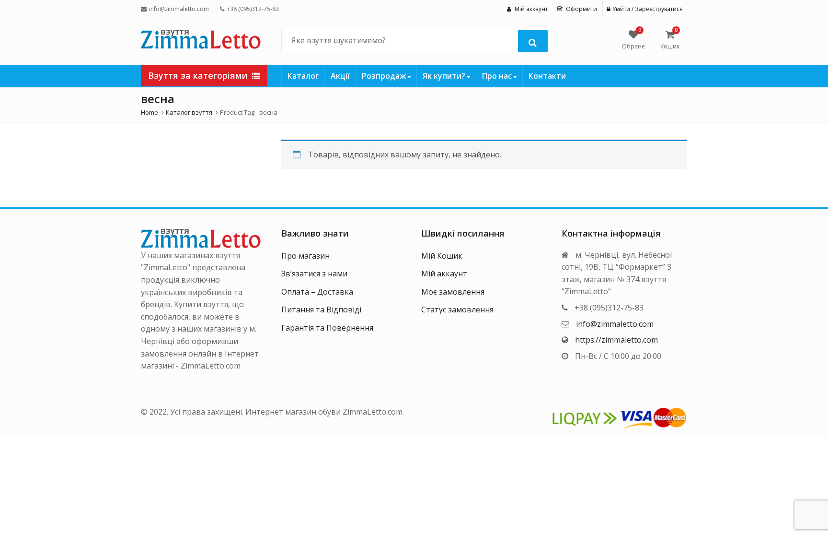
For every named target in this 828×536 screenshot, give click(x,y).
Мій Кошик (441, 255)
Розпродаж (385, 76)
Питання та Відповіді (321, 309)
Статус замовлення (457, 309)
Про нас (498, 76)
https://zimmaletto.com (616, 339)
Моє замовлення (452, 291)
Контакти (547, 76)
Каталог (303, 76)
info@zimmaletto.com (615, 324)
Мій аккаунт (444, 273)
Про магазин (305, 255)
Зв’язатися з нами (314, 273)
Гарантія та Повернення (327, 327)
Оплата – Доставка (317, 291)
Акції (340, 76)
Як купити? (445, 76)
